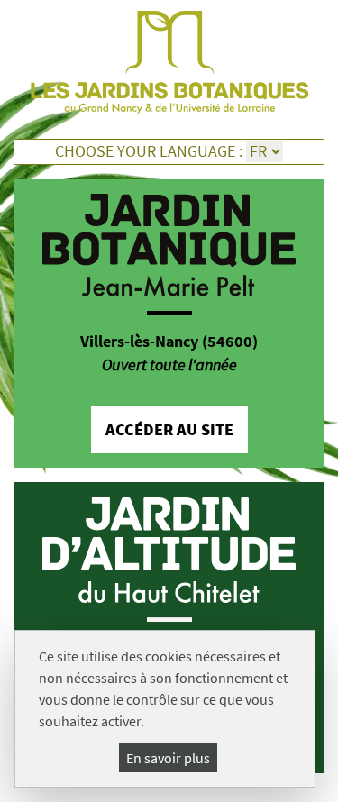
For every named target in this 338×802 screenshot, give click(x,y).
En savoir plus (168, 758)
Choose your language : (148, 151)
